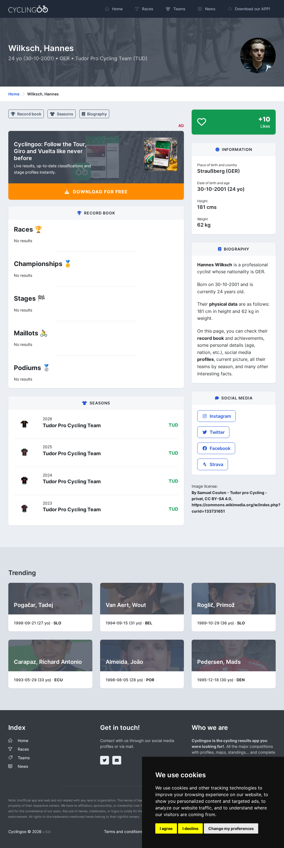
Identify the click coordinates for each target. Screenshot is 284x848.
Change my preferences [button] (231, 828)
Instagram (220, 416)
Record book (28, 114)
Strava (216, 464)
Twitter (217, 432)
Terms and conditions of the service (136, 831)
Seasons (64, 114)
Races (23, 749)
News (23, 766)
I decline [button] (190, 828)
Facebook (219, 448)
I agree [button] (166, 828)
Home (13, 94)
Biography (96, 114)
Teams (24, 757)
